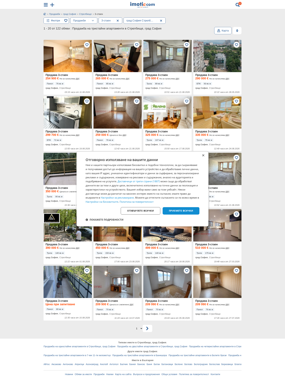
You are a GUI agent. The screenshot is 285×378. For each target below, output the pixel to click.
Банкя (132, 364)
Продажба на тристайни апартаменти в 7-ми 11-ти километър (77, 355)
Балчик (124, 364)
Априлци (79, 364)
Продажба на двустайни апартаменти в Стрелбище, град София (152, 346)
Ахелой (104, 364)
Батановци (167, 364)
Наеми (109, 374)
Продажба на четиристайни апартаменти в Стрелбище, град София (226, 346)
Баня (149, 364)
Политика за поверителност (194, 374)
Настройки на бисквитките (102, 201)
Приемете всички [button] (181, 210)
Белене (179, 364)
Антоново (68, 364)
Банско (141, 364)
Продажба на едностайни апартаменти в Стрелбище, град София (79, 346)
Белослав (214, 364)
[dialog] (142, 189)
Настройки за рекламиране (117, 197)
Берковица (227, 364)
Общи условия (169, 374)
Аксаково (56, 364)
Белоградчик (201, 364)
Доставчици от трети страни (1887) (139, 181)
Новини (69, 374)
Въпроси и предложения (146, 374)
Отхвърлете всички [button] (140, 210)
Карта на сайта (123, 374)
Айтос (47, 364)
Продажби (99, 374)
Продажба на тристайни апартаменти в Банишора (139, 355)
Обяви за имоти (83, 374)
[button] (104, 219)
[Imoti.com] (45, 14)
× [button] (203, 155)
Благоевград (241, 364)
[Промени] (93, 21)
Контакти (215, 374)
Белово (188, 364)
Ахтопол (114, 364)
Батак (157, 364)
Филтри (55, 20)
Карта (225, 30)
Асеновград (92, 364)
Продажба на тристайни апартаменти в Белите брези (198, 355)
